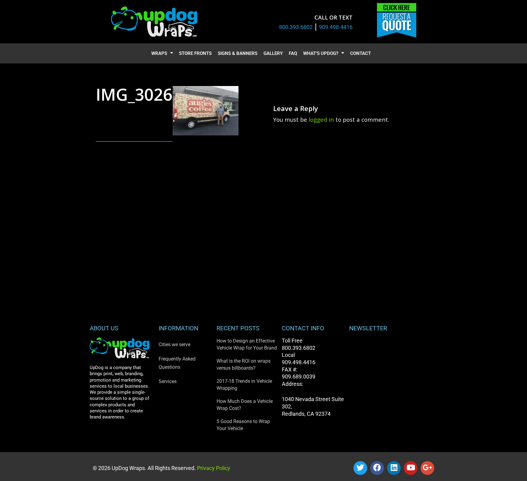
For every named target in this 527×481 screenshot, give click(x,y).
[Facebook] (377, 468)
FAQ (293, 53)
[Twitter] (360, 468)
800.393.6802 (296, 27)
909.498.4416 (336, 27)
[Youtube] (411, 468)
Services (168, 381)
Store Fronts (195, 53)
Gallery (273, 53)
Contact (360, 53)
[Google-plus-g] (427, 468)
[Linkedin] (394, 468)
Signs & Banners (237, 53)
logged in (321, 119)
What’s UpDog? (320, 53)
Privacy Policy (213, 468)
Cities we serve (174, 344)
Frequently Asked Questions (177, 363)
